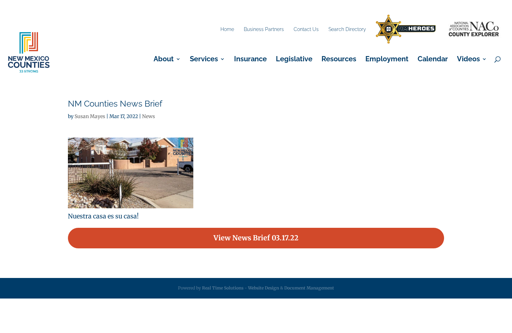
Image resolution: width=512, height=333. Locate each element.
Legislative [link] (294, 59)
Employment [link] (387, 59)
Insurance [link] (250, 59)
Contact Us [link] (306, 29)
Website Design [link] (263, 288)
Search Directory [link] (347, 29)
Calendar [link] (433, 59)
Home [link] (227, 29)
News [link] (148, 116)
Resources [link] (338, 59)
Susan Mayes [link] (90, 116)
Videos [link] (468, 59)
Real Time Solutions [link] (222, 288)
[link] (406, 29)
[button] (256, 238)
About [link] (164, 59)
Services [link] (204, 59)
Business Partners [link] (264, 29)
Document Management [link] (309, 288)
